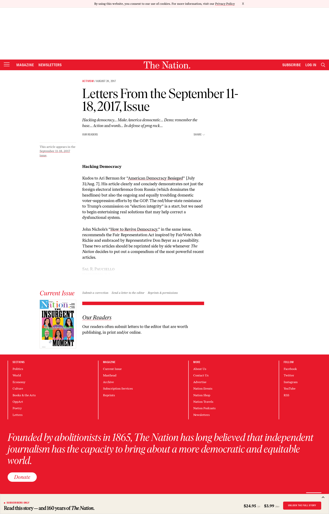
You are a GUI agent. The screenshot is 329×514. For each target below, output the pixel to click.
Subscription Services (118, 388)
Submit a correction (95, 293)
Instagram (291, 382)
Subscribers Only (18, 502)
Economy (19, 382)
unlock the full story (302, 505)
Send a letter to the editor (128, 293)
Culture (18, 388)
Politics (18, 369)
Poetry (17, 408)
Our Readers (90, 134)
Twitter (289, 375)
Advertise (199, 382)
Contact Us (200, 375)
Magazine (25, 64)
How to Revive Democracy (133, 229)
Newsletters (50, 64)
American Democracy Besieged (155, 178)
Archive (108, 382)
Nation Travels (203, 402)
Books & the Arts (24, 395)
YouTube (289, 388)
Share (198, 134)
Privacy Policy (225, 4)
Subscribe (291, 64)
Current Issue (112, 369)
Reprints (109, 395)
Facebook (290, 369)
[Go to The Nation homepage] (167, 64)
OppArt (18, 402)
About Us (199, 369)
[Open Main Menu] (7, 64)
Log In (310, 64)
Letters (17, 415)
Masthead (109, 375)
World (17, 375)
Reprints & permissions (163, 293)
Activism (88, 81)
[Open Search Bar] (323, 65)
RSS (286, 395)
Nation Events (202, 388)
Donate (22, 477)
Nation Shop (201, 395)
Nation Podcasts (204, 408)
